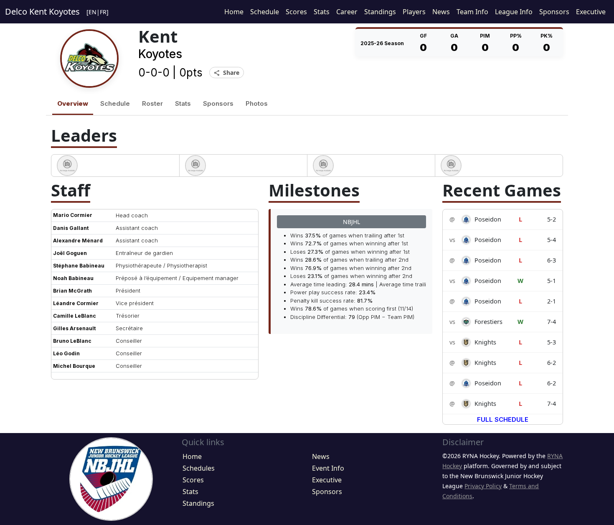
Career (347, 11)
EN (92, 12)
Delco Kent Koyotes (42, 11)
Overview (72, 103)
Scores (296, 11)
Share (226, 73)
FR (103, 12)
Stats (322, 11)
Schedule (264, 11)
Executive (591, 11)
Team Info (472, 11)
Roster (152, 103)
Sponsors (554, 11)
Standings (380, 11)
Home (234, 11)
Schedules (199, 468)
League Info (514, 11)
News (441, 11)
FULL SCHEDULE (502, 419)
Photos (257, 103)
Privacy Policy (483, 486)
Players (414, 11)
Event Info (328, 468)
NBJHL (351, 222)
